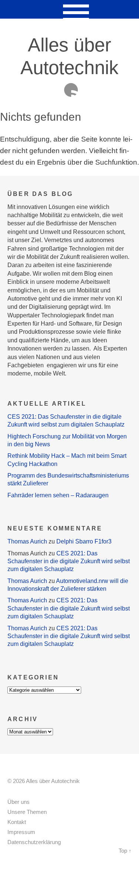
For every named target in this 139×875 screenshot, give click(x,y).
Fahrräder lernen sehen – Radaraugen (58, 495)
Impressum (21, 832)
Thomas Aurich (27, 541)
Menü (69, 9)
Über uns (18, 802)
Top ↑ (125, 851)
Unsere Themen (27, 812)
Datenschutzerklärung (34, 842)
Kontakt (16, 822)
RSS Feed (71, 90)
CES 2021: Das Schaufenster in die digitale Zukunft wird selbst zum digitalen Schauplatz (68, 561)
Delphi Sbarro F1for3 (84, 541)
